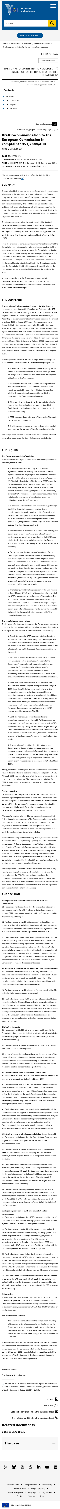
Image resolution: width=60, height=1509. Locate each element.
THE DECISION (11, 108)
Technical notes (20, 1488)
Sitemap (32, 1496)
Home (5, 43)
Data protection (30, 1484)
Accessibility (47, 1484)
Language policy (38, 1488)
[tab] (30, 1443)
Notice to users (13, 1484)
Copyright (32, 1492)
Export (50, 1399)
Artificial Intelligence (15, 1492)
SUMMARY (10, 96)
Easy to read (47, 1492)
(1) (22, 178)
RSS (42, 1496)
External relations (48, 60)
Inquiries (27, 43)
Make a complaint (30, 35)
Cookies (20, 1496)
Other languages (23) (46, 129)
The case (11, 1443)
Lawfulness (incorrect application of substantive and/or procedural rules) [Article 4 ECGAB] (32, 83)
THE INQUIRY (11, 104)
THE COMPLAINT (12, 100)
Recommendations (42, 43)
